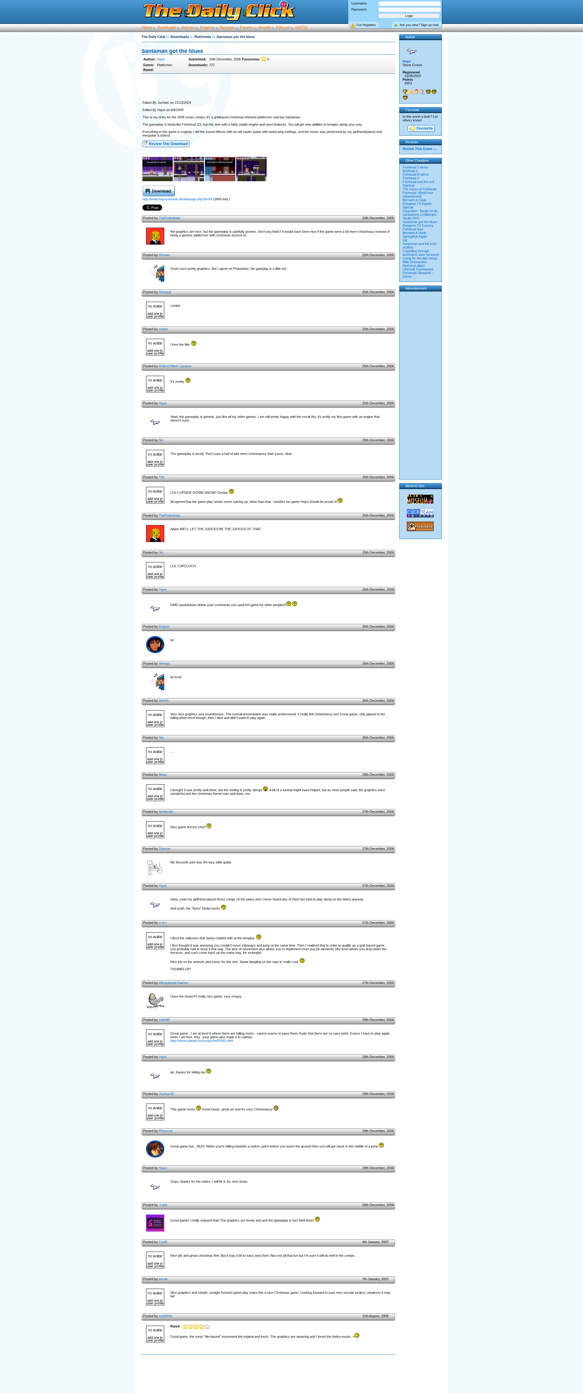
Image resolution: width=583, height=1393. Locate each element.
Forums (246, 27)
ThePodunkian (169, 218)
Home (147, 27)
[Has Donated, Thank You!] (410, 91)
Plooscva (165, 1131)
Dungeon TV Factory (418, 225)
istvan (163, 1279)
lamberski (166, 811)
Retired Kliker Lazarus (175, 366)
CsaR (163, 1242)
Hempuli (165, 292)
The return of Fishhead (419, 189)
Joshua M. (166, 1094)
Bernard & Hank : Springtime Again (415, 234)
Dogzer (164, 626)
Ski (161, 440)
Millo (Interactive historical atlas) (415, 263)
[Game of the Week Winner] (405, 91)
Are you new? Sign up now (419, 25)
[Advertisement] (268, 87)
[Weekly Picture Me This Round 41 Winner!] (433, 91)
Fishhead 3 (411, 178)
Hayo (161, 59)
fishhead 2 (410, 171)
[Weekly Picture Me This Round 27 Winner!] (428, 91)
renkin (163, 329)
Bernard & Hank (414, 200)
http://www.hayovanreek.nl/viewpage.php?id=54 (177, 199)
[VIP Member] (416, 91)
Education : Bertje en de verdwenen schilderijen (420, 212)
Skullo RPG (411, 218)
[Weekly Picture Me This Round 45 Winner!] (405, 97)
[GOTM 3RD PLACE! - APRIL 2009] (422, 91)
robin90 (164, 1020)
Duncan (164, 848)
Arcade (264, 27)
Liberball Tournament (418, 269)
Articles (188, 27)
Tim (161, 477)
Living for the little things (420, 258)
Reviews (227, 27)
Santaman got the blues (420, 222)
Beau (162, 774)
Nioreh (164, 700)
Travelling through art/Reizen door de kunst (421, 252)
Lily (405, 240)
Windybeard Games (173, 983)
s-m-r (163, 922)
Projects (207, 27)
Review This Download (168, 144)
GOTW (301, 27)
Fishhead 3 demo (415, 167)
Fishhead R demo (416, 174)
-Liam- (163, 1205)
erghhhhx (166, 1316)
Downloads (166, 27)
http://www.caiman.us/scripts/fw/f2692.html (201, 1040)
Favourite (424, 128)
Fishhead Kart (413, 229)
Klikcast (283, 27)
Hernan (164, 255)
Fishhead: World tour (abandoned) (418, 194)
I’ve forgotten (366, 25)
